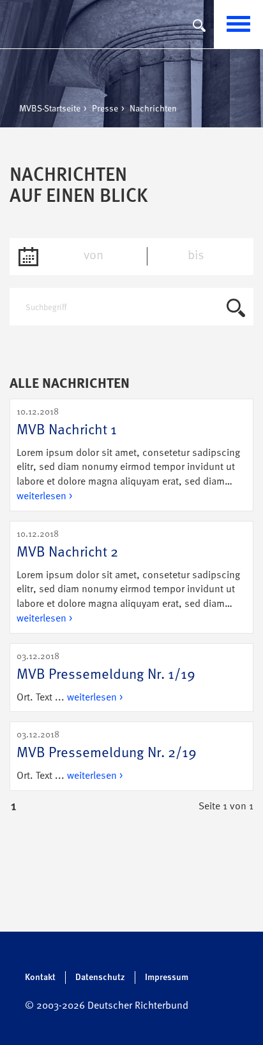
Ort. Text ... (106, 677)
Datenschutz (100, 977)
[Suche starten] (235, 310)
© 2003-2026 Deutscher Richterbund (106, 1006)
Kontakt (40, 977)
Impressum (166, 977)
